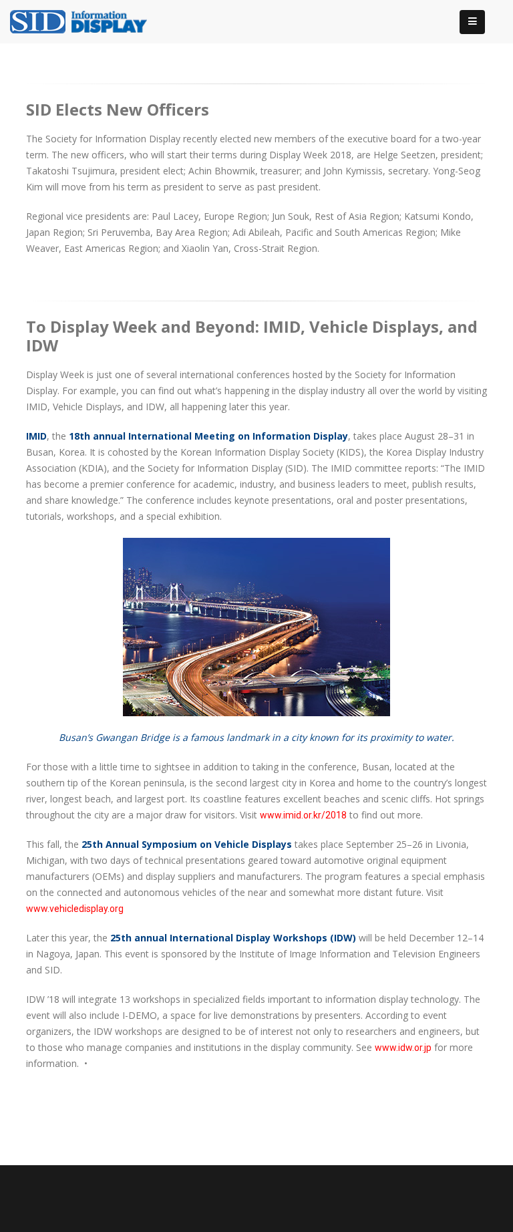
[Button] (472, 22)
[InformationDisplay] (85, 21)
